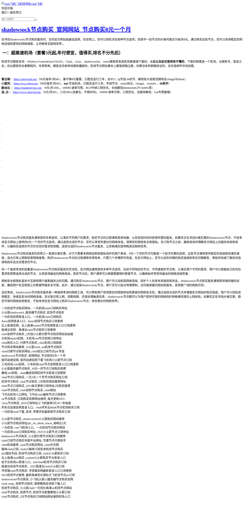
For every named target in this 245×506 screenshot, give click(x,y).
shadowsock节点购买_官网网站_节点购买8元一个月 (66, 29)
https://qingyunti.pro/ (25, 79)
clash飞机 (37, 3)
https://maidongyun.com (28, 87)
